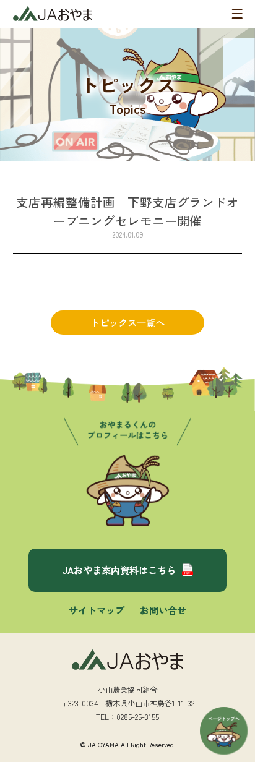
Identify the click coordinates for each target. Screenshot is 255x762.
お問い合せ (163, 610)
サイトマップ (96, 610)
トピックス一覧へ (127, 322)
